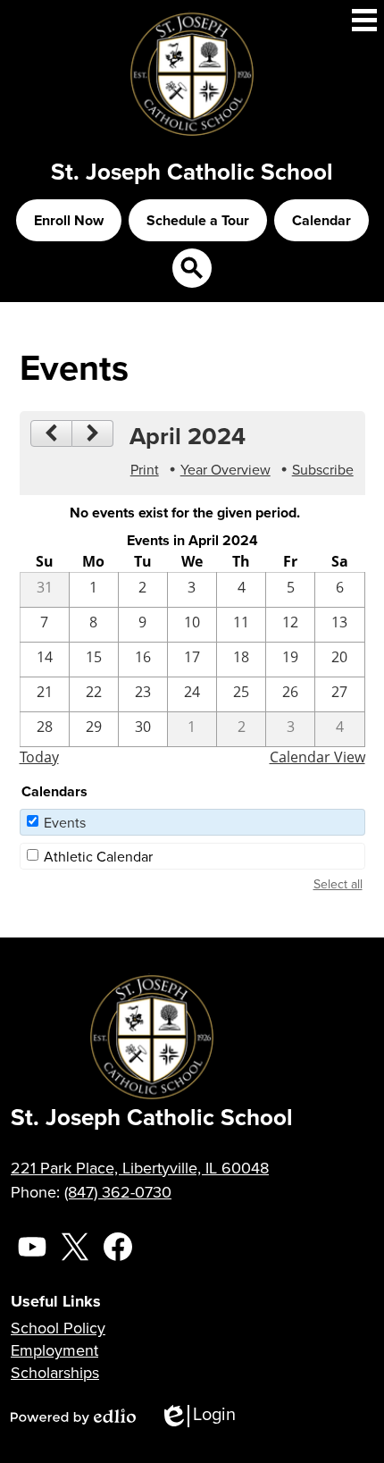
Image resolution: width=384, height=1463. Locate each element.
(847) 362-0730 (117, 1192)
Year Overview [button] (225, 469)
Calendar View (317, 757)
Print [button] (144, 469)
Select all (338, 884)
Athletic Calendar (98, 856)
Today (39, 757)
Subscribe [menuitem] (323, 469)
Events (65, 822)
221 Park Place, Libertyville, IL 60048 (140, 1167)
